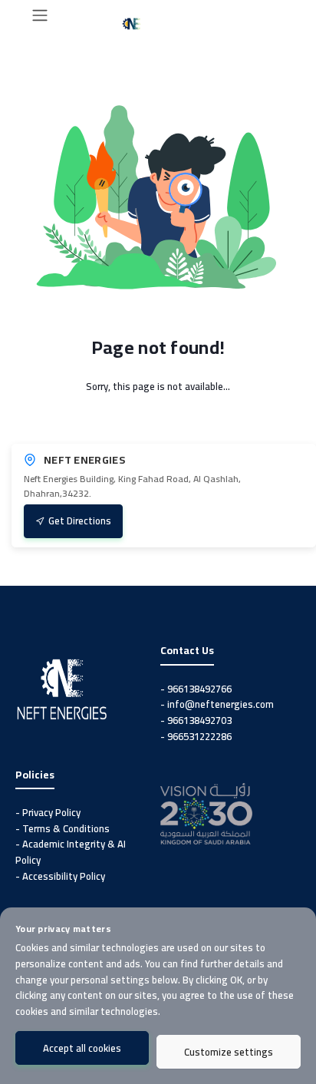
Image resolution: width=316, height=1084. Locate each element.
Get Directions (79, 520)
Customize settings (228, 1052)
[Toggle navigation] (40, 15)
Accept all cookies (82, 1048)
